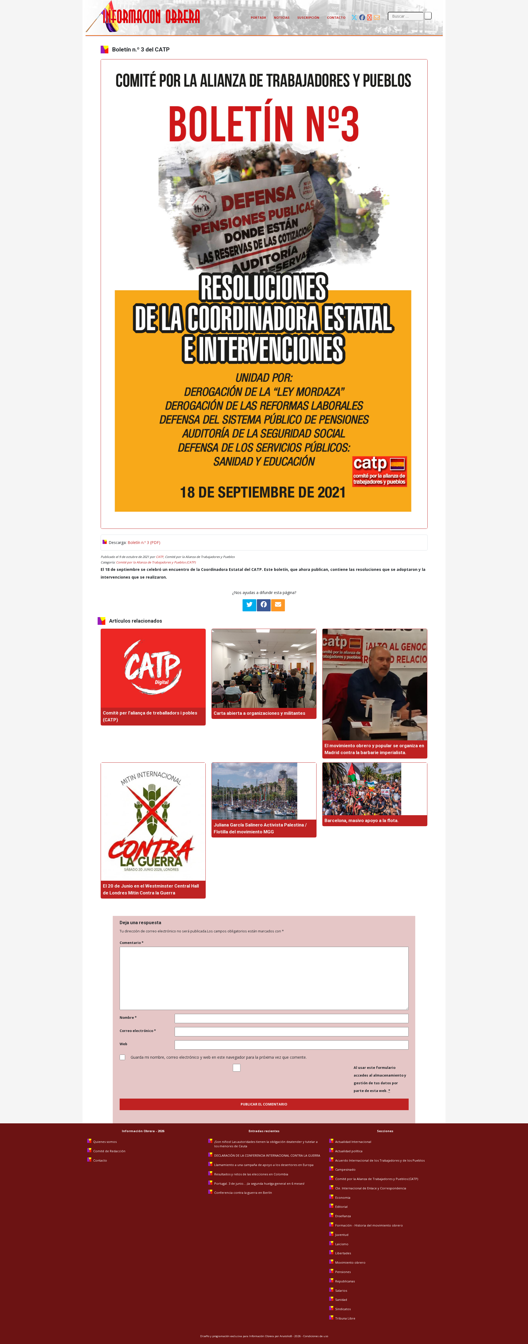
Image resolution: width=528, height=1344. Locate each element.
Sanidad (341, 1300)
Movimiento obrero (350, 1262)
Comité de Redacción (109, 1151)
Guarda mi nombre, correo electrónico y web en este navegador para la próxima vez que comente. (219, 1057)
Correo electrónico (138, 1030)
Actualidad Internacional (353, 1142)
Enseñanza (343, 1216)
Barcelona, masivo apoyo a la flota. (361, 820)
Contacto (336, 17)
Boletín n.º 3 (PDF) (144, 542)
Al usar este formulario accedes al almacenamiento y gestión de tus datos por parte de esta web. (380, 1079)
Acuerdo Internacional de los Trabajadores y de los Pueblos (380, 1160)
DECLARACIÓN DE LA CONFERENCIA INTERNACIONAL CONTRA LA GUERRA (267, 1155)
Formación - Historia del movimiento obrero (369, 1225)
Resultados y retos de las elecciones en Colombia (251, 1174)
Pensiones (343, 1272)
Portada (258, 17)
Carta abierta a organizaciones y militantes (259, 713)
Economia (342, 1197)
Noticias (282, 17)
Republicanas (345, 1281)
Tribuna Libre (345, 1318)
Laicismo (341, 1244)
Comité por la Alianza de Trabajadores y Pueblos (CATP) (156, 562)
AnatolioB (286, 1336)
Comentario (132, 942)
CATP (159, 557)
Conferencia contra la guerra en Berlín (243, 1192)
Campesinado (345, 1169)
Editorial (341, 1207)
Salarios (341, 1290)
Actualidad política (348, 1151)
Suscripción (308, 17)
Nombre (128, 1017)
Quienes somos (105, 1142)
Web (123, 1044)
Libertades (343, 1253)
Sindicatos (343, 1309)
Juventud (341, 1235)
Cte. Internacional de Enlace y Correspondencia (370, 1188)
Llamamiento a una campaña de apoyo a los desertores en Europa (264, 1165)
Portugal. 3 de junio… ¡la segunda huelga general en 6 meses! (259, 1183)
